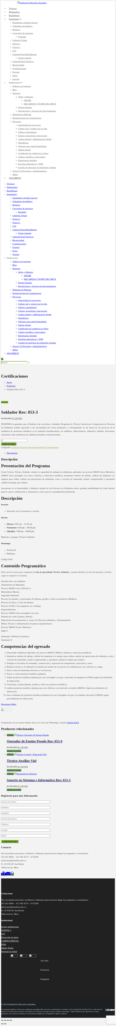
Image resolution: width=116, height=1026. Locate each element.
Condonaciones (19, 68)
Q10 (14, 51)
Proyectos (16, 121)
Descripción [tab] (12, 453)
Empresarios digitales (27, 160)
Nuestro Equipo (25, 107)
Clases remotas (24, 58)
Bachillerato (12, 191)
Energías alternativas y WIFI (30, 164)
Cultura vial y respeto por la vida (32, 129)
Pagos (15, 75)
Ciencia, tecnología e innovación (32, 136)
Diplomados (12, 187)
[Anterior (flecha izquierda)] (2, 1023)
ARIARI (27, 100)
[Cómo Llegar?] (3, 874)
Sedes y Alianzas (25, 97)
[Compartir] (8, 1020)
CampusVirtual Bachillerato (24, 54)
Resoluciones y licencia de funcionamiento (37, 111)
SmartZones (23, 143)
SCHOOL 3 (6, 930)
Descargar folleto (8, 704)
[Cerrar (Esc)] (11, 1020)
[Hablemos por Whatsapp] (12, 874)
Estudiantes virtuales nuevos (24, 22)
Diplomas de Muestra (21, 114)
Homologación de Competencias (26, 118)
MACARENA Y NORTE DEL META (40, 104)
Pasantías (22, 37)
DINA (15, 350)
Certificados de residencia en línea (33, 153)
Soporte (15, 254)
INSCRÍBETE (15, 178)
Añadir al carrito (8, 444)
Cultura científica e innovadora (31, 157)
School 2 (16, 44)
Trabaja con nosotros (21, 86)
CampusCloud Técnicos (23, 61)
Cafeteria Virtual (19, 40)
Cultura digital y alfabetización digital (34, 139)
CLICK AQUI (73, 723)
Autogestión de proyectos (29, 125)
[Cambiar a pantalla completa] (5, 1020)
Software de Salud (9, 951)
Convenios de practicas (22, 33)
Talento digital (24, 150)
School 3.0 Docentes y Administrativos (29, 171)
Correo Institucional (10, 927)
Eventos (16, 72)
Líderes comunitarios (27, 132)
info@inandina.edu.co (105, 3)
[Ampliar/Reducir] (2, 1020)
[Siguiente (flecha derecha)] (5, 1023)
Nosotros (16, 93)
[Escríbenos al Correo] (8, 874)
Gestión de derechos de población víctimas (37, 167)
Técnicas (11, 184)
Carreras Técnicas (19, 447)
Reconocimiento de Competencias (43, 447)
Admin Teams (7, 948)
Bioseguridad (18, 65)
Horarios (16, 30)
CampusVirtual (10, 3)
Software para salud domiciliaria (32, 146)
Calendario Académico (22, 26)
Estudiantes (14, 19)
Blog (14, 90)
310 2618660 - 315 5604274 (80, 3)
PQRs (3, 944)
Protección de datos (9, 937)
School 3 (16, 47)
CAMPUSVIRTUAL (10, 941)
